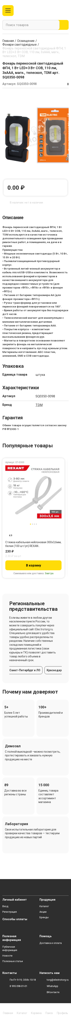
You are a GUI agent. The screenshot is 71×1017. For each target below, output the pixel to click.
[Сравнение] (51, 10)
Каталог (44, 906)
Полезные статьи (12, 961)
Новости (7, 955)
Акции (43, 911)
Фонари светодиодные (19, 44)
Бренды (44, 917)
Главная (8, 41)
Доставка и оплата (50, 943)
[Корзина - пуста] (66, 10)
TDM (39, 405)
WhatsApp (52, 986)
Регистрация (9, 911)
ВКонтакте (53, 992)
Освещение (26, 41)
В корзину (33, 565)
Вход (5, 906)
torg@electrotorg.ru (58, 979)
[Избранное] (58, 10)
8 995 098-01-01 (18, 986)
